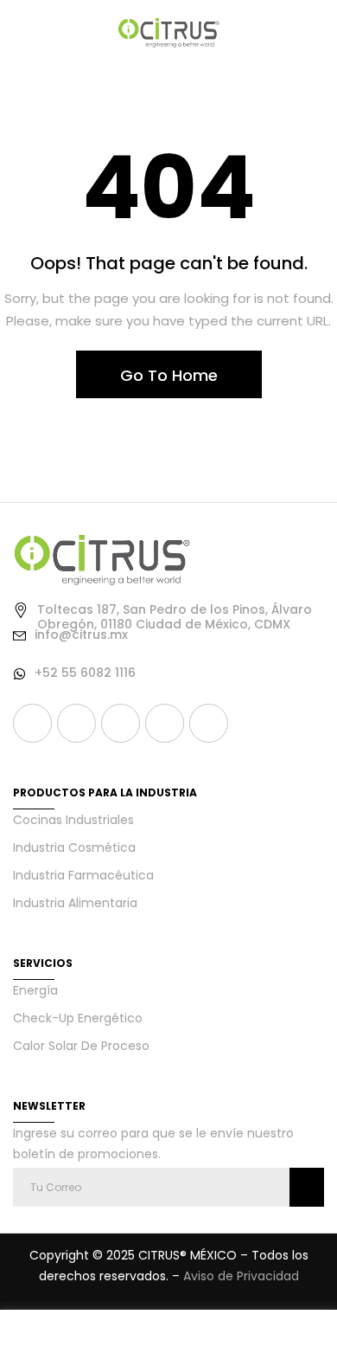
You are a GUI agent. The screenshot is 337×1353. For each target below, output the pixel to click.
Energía (35, 990)
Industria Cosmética (74, 847)
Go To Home (169, 375)
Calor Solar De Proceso (81, 1045)
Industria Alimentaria (75, 903)
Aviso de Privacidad (241, 1276)
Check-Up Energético (78, 1018)
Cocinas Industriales (73, 819)
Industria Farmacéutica (83, 875)
